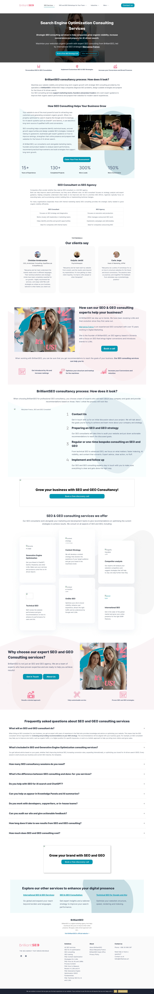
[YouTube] (26, 956)
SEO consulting (69, 952)
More (105, 5)
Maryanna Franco (91, 47)
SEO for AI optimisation (72, 950)
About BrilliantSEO (96, 947)
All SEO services (69, 947)
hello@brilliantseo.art (122, 959)
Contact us (128, 5)
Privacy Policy (94, 954)
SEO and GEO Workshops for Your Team (72, 5)
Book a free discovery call (77, 496)
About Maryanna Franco (98, 950)
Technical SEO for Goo (106, 895)
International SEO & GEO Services (38, 895)
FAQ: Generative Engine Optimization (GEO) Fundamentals (72, 973)
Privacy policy (123, 991)
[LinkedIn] (21, 956)
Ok (115, 991)
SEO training (68, 954)
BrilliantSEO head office (98, 952)
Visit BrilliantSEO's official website (77, 933)
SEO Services (48, 5)
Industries (94, 5)
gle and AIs (122, 895)
